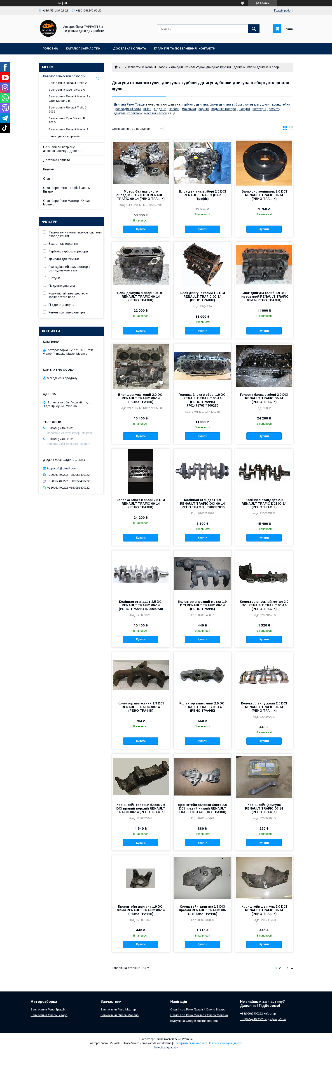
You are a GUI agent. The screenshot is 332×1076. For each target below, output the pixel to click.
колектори (135, 113)
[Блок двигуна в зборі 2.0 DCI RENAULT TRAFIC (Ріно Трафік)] (202, 163)
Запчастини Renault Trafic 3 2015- (68, 109)
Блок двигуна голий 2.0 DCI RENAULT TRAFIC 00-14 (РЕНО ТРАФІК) (140, 398)
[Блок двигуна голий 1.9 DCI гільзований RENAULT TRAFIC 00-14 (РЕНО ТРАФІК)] (264, 264)
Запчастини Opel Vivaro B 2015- (67, 120)
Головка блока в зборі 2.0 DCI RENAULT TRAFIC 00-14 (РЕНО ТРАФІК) (264, 398)
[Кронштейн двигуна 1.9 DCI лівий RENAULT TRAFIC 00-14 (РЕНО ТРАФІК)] (141, 878)
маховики (189, 109)
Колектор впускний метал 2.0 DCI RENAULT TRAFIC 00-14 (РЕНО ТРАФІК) (264, 605)
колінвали (252, 104)
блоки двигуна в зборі (226, 104)
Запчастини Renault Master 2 (68, 129)
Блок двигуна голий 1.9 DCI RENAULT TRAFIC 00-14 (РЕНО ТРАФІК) (202, 296)
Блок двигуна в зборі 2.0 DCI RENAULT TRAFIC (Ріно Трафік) (202, 195)
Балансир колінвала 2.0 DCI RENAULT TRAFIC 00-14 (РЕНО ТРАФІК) (264, 195)
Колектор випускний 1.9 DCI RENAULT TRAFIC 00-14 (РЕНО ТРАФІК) (141, 707)
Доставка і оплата (129, 48)
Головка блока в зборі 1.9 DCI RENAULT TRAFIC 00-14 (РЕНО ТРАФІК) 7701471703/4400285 (202, 400)
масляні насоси (155, 113)
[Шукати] (254, 28)
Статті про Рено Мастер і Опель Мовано (67, 202)
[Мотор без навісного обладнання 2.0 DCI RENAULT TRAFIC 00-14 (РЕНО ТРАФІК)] (141, 163)
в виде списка (291, 129)
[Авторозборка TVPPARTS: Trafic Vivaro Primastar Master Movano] (48, 37)
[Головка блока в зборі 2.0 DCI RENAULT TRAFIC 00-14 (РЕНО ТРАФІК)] (264, 366)
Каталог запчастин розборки (64, 76)
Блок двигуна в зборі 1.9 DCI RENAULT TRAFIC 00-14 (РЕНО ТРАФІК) (140, 296)
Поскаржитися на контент (189, 1043)
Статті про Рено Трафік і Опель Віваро (66, 189)
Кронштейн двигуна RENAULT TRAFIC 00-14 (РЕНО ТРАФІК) (264, 808)
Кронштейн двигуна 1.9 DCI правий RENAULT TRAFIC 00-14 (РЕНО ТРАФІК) (202, 910)
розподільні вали (128, 109)
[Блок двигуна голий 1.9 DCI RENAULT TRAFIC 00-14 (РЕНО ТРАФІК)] (202, 264)
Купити (140, 229)
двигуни (202, 104)
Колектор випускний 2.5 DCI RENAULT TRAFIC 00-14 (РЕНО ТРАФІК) (264, 707)
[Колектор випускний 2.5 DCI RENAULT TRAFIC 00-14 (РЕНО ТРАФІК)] (264, 674)
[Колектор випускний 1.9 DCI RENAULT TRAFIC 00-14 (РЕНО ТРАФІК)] (141, 674)
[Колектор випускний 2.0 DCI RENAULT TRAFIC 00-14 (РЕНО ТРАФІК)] (202, 674)
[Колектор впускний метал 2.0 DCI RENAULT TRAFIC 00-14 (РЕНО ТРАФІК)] (264, 573)
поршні (204, 109)
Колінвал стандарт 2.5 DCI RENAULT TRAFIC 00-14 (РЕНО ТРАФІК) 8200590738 (141, 605)
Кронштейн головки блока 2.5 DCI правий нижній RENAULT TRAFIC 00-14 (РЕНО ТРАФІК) (202, 808)
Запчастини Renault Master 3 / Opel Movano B (69, 98)
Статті (48, 178)
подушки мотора (223, 109)
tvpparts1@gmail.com (62, 468)
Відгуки (48, 169)
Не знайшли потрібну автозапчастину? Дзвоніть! (63, 149)
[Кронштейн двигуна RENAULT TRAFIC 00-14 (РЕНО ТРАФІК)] (264, 776)
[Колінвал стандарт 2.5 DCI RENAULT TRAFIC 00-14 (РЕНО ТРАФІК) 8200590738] (141, 573)
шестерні (259, 109)
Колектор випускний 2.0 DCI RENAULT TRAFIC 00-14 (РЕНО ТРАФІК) (202, 707)
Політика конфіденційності (225, 1043)
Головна (50, 48)
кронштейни (281, 104)
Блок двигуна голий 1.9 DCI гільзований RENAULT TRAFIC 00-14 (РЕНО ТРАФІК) (264, 296)
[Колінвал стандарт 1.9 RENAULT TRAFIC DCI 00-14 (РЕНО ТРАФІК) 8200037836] (202, 471)
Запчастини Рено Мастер (118, 1009)
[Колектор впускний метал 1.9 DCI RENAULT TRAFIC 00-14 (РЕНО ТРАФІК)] (202, 573)
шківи (147, 109)
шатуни (244, 109)
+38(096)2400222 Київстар (258, 1013)
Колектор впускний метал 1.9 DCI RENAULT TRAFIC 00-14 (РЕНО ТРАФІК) (202, 605)
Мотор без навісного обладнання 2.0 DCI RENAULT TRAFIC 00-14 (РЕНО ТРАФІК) (140, 195)
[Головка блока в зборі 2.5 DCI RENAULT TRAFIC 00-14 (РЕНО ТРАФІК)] (141, 471)
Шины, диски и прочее (64, 136)
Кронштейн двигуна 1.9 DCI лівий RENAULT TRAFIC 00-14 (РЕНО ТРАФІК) (141, 910)
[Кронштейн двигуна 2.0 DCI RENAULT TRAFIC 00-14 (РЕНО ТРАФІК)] (264, 878)
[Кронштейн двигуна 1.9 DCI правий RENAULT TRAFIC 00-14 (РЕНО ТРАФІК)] (202, 878)
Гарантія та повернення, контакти (184, 48)
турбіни (187, 104)
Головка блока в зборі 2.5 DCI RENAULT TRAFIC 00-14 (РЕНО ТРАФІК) (141, 503)
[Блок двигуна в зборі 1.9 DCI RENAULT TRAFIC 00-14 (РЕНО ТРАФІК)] (141, 264)
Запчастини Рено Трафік (48, 1009)
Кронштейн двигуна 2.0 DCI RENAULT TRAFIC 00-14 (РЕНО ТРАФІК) (264, 910)
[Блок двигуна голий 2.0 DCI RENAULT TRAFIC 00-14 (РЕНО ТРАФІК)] (141, 366)
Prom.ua (187, 1039)
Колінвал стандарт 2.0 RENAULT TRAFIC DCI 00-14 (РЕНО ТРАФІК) (264, 503)
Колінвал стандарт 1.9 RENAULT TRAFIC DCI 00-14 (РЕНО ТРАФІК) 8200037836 (202, 503)
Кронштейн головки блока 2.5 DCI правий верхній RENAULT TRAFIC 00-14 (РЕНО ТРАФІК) (140, 808)
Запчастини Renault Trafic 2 (147, 67)
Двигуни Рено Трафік (129, 104)
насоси (174, 109)
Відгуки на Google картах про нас (194, 1020)
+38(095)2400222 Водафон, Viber (263, 1019)
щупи (265, 104)
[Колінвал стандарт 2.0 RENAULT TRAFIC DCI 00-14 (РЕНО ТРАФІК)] (264, 471)
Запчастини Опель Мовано (120, 1015)
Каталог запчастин (83, 48)
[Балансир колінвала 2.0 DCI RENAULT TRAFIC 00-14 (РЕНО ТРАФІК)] (264, 163)
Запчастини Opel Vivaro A (67, 89)
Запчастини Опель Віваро (49, 1015)
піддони (160, 109)
